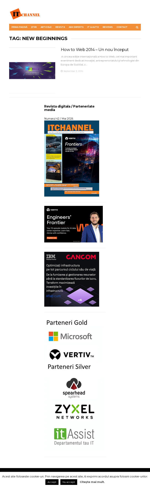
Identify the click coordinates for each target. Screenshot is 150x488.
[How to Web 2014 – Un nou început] (32, 71)
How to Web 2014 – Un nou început (95, 49)
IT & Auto (93, 27)
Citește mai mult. (92, 482)
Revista (60, 27)
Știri (34, 27)
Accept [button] (52, 482)
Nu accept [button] (69, 482)
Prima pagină (19, 27)
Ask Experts (76, 27)
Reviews (108, 27)
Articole (46, 27)
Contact (122, 27)
